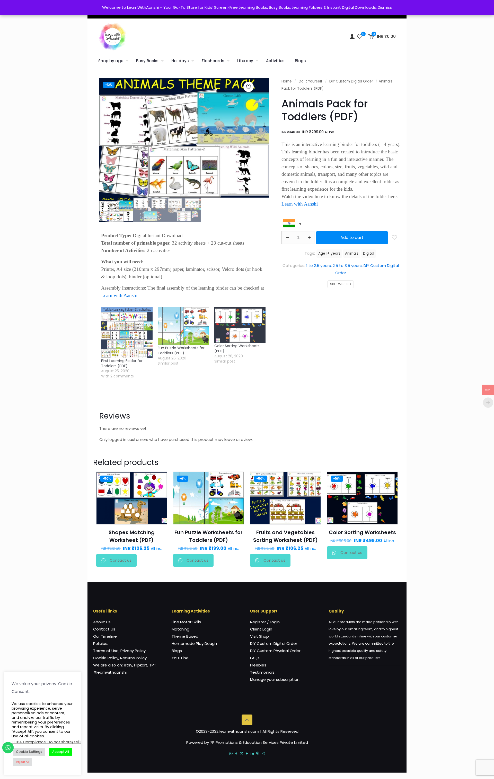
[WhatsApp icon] (231, 753)
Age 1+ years (329, 253)
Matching (180, 629)
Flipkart (140, 665)
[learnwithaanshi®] (112, 36)
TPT (152, 665)
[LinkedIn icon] (252, 753)
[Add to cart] (159, 479)
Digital (368, 253)
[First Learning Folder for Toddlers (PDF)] (127, 332)
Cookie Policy (105, 658)
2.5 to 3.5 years (347, 265)
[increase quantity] (309, 237)
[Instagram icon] (263, 753)
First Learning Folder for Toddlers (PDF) (122, 363)
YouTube (180, 658)
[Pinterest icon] (258, 753)
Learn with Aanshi (119, 295)
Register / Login (265, 622)
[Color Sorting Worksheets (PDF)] (240, 325)
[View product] (159, 490)
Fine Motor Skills (186, 622)
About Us (102, 622)
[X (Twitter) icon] (242, 753)
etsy (128, 665)
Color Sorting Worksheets (362, 532)
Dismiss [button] (385, 7)
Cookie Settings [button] (29, 751)
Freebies (258, 665)
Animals (351, 253)
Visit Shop (259, 636)
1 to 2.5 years (318, 265)
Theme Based (185, 636)
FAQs (255, 658)
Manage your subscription (274, 679)
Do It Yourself (310, 81)
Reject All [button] (22, 762)
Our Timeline (105, 636)
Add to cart (352, 237)
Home (286, 81)
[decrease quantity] (287, 237)
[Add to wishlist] (159, 501)
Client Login (261, 629)
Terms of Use (106, 650)
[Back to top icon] (247, 720)
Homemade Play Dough (194, 643)
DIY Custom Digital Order (351, 81)
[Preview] (159, 512)
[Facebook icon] (236, 753)
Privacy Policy (133, 650)
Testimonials (262, 672)
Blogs (177, 650)
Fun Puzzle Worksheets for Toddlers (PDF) (181, 350)
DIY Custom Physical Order (275, 650)
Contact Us (104, 629)
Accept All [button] (60, 751)
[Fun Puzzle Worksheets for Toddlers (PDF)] (183, 326)
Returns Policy (133, 658)
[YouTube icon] (247, 753)
